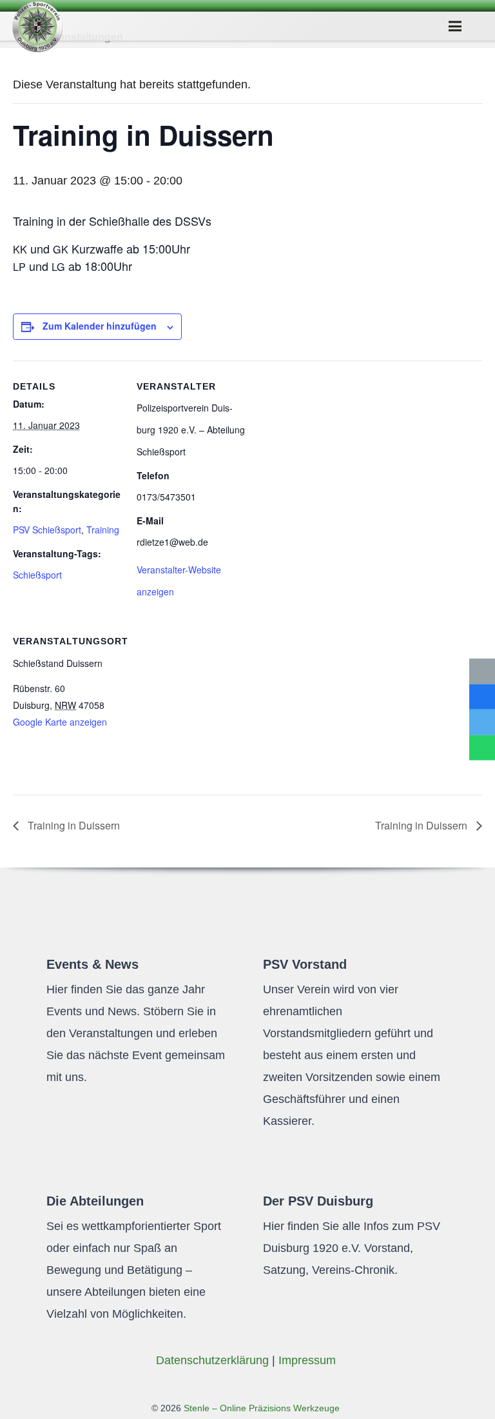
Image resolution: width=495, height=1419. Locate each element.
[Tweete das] (482, 722)
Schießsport (37, 574)
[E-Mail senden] (482, 671)
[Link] (37, 26)
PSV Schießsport (47, 529)
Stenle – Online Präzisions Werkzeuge (260, 1408)
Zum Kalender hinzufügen (100, 325)
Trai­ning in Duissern (72, 825)
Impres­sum (307, 1360)
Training (102, 529)
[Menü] (455, 26)
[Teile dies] (482, 697)
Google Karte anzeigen (60, 721)
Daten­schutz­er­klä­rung (212, 1360)
